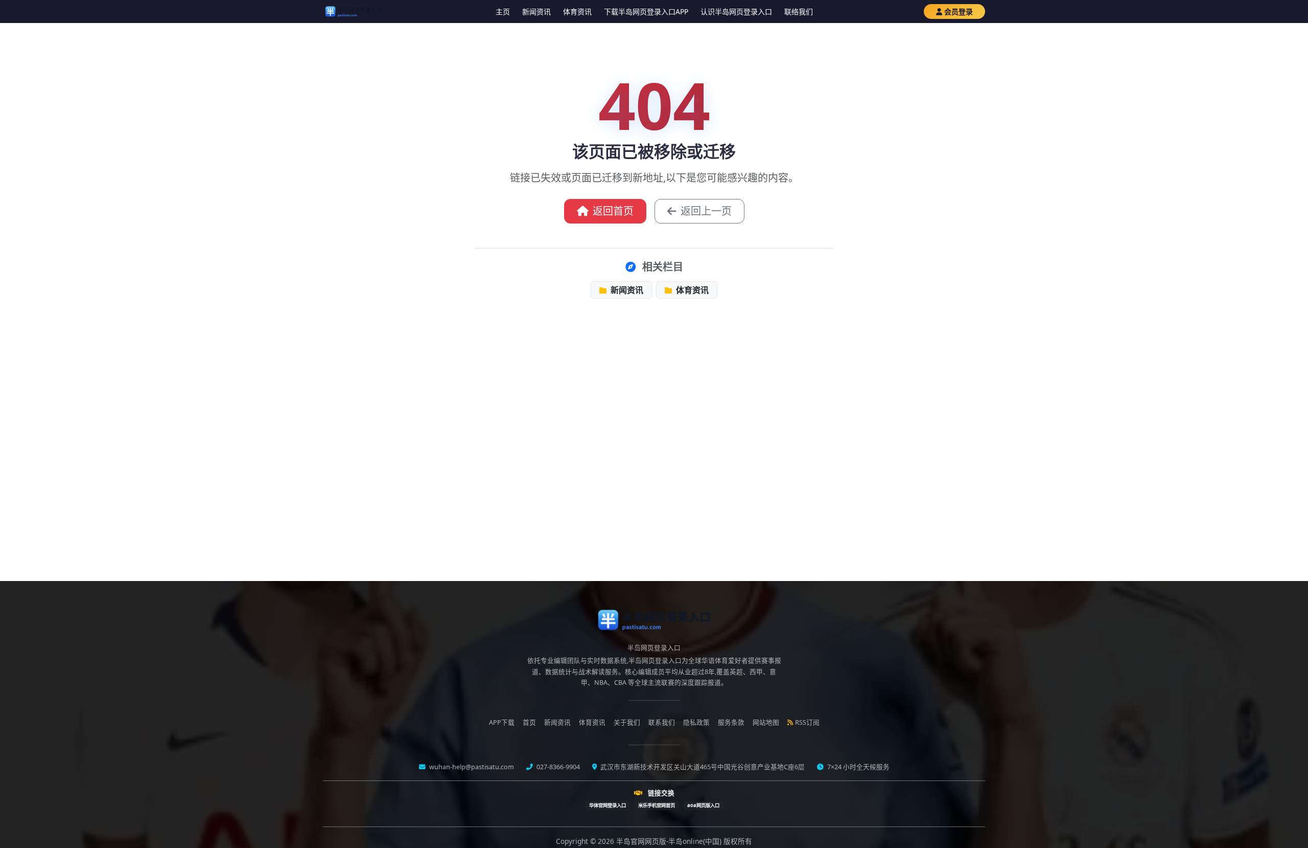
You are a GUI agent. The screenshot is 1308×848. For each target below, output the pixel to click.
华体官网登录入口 (607, 805)
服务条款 (731, 722)
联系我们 (661, 722)
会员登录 (958, 11)
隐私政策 (696, 722)
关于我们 (627, 722)
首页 (529, 722)
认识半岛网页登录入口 (736, 11)
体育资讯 (577, 11)
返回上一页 (706, 211)
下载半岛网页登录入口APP (646, 11)
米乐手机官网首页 (656, 805)
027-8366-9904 (557, 767)
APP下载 (502, 722)
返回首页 (613, 211)
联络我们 (798, 11)
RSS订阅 (807, 722)
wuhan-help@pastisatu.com (471, 767)
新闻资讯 (536, 11)
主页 (503, 11)
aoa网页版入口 (703, 805)
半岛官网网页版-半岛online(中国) (669, 841)
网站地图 (766, 722)
